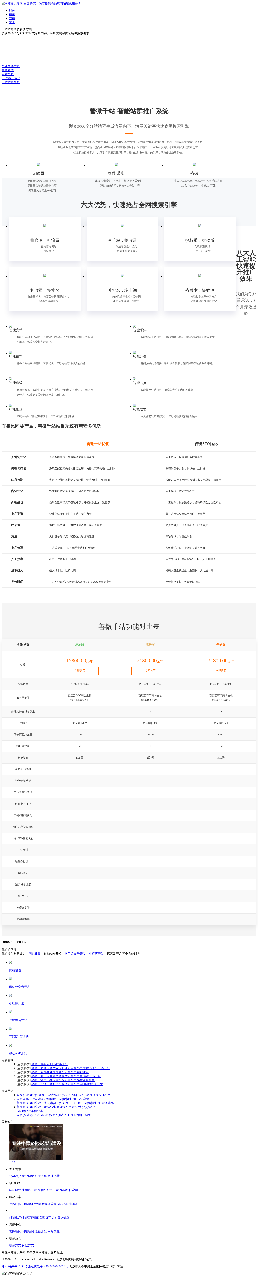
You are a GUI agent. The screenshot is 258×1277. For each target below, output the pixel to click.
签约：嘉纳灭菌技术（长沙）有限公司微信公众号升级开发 (70, 1068)
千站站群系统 (11, 82)
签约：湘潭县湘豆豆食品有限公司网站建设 (60, 1072)
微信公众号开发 (75, 953)
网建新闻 (28, 1231)
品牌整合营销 (69, 1190)
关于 (12, 22)
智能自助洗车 (42, 1217)
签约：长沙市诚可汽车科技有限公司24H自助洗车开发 (67, 1084)
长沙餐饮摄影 (60, 1217)
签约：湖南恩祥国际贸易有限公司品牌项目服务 (63, 1080)
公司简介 (15, 1176)
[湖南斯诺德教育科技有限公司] (36, 1159)
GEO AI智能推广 (68, 1204)
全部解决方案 (11, 66)
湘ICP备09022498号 (14, 1266)
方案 (12, 18)
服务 (12, 10)
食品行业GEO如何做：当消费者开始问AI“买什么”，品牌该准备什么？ (63, 1095)
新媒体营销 (49, 1204)
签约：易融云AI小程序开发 (49, 1064)
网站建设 (35, 953)
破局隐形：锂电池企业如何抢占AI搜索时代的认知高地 (53, 1099)
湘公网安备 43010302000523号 (48, 1266)
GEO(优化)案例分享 (30, 1111)
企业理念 (28, 1176)
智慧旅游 (8, 70)
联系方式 (15, 1245)
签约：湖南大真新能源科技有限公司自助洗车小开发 (66, 1076)
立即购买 (79, 670)
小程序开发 (96, 953)
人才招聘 (8, 74)
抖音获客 (27, 1217)
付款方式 (28, 1245)
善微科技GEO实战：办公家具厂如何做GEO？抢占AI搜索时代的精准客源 (65, 1103)
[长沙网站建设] (41, 3)
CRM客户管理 (11, 78)
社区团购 (15, 1204)
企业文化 (41, 1176)
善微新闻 (15, 1231)
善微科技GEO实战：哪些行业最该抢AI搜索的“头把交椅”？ (56, 1107)
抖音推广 (15, 1217)
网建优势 (54, 1176)
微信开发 (41, 1231)
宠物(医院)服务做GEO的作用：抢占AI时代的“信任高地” (54, 1115)
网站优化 (54, 1231)
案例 (12, 14)
